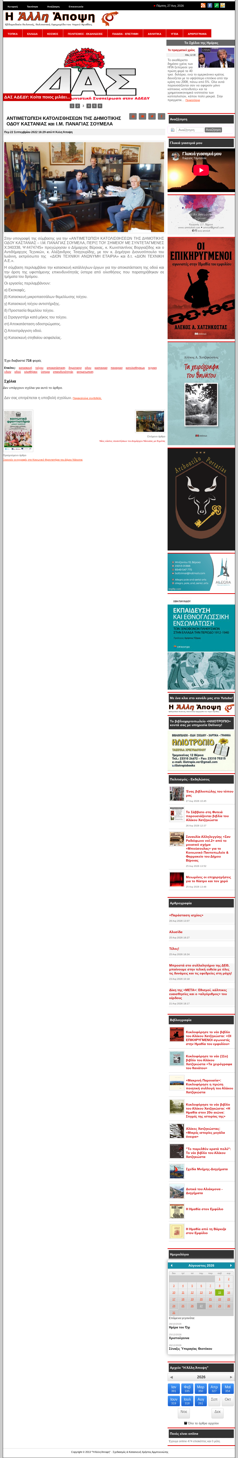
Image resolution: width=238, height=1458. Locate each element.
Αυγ (201, 1401)
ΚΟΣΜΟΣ (52, 34)
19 (192, 1299)
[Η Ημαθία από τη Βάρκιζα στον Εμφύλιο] (177, 1238)
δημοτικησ (75, 368)
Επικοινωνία (76, 6)
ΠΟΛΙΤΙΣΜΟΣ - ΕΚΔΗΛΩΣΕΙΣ (85, 34)
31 (173, 1312)
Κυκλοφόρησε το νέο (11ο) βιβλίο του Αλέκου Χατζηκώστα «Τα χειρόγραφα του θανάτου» (209, 1062)
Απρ (214, 1389)
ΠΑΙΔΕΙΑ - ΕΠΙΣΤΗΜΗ (125, 34)
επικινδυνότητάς (63, 372)
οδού (17, 372)
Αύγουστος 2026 (201, 1265)
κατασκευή (25, 368)
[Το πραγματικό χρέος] (216, 67)
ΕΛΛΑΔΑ (32, 34)
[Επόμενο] (231, 1265)
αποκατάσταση (56, 368)
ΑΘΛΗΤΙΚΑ (154, 34)
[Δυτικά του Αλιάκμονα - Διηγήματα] (177, 1198)
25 (183, 1305)
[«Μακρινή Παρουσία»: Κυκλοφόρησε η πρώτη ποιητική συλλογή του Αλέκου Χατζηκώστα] (177, 1089)
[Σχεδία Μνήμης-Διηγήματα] (177, 1178)
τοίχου (39, 368)
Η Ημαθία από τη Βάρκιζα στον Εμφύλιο (206, 1231)
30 (228, 1305)
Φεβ (187, 1389)
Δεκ (218, 1412)
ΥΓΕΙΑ (174, 34)
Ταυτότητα (32, 6)
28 (210, 1305)
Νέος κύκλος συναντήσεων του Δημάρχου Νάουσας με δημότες (132, 441)
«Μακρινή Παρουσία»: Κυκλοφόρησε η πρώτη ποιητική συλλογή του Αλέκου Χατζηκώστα (209, 1086)
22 (219, 1299)
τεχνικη (152, 368)
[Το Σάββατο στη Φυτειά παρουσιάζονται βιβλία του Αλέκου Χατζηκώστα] (177, 821)
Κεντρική (13, 6)
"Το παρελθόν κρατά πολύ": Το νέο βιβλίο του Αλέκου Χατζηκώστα (208, 1153)
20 (201, 1299)
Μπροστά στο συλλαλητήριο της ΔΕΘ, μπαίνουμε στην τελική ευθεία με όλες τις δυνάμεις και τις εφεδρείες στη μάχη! (200, 969)
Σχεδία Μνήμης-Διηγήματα (207, 1169)
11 (183, 1292)
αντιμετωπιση (85, 372)
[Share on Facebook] (161, 116)
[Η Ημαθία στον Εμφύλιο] (177, 1218)
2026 (201, 1377)
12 (192, 1292)
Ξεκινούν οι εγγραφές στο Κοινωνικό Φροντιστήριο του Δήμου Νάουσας (43, 459)
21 (210, 1299)
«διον (7, 372)
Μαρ (200, 1389)
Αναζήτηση (53, 6)
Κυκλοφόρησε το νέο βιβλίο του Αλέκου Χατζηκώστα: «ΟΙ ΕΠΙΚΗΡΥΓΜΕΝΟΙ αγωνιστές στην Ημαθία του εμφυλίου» (208, 1038)
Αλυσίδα (175, 932)
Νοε (184, 1412)
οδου (88, 368)
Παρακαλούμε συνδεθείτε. (87, 398)
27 (201, 1305)
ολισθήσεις (31, 372)
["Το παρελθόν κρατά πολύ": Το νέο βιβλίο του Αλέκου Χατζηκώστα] (177, 1158)
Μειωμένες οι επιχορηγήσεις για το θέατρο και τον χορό (208, 879)
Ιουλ (187, 1401)
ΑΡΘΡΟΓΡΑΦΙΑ (197, 34)
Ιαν (173, 1389)
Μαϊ (228, 1389)
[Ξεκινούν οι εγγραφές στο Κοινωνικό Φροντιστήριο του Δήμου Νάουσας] (18, 451)
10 (173, 1292)
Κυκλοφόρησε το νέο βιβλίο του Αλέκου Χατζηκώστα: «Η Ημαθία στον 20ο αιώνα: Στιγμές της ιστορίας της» (208, 1110)
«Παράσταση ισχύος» (186, 915)
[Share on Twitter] (152, 116)
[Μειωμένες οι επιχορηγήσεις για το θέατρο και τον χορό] (177, 886)
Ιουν (173, 1401)
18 (183, 1299)
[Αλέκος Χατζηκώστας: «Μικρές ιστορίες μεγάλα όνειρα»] (177, 1137)
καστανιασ (101, 368)
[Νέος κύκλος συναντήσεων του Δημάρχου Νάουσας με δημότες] (150, 432)
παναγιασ (116, 368)
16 (228, 1292)
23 (228, 1299)
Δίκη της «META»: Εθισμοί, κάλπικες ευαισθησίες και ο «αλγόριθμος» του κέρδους (198, 994)
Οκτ (228, 1399)
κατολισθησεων (135, 368)
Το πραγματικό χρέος (181, 50)
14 (210, 1292)
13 (201, 1292)
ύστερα (45, 372)
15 (219, 1292)
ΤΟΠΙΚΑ (13, 34)
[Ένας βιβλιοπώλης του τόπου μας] (177, 800)
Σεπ (214, 1399)
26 (192, 1305)
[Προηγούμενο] (172, 1265)
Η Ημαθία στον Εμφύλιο (204, 1209)
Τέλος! (174, 948)
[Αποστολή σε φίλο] (142, 116)
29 (219, 1305)
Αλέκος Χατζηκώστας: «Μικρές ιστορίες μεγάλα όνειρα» (205, 1132)
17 (173, 1299)
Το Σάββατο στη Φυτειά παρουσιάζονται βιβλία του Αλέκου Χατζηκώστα (207, 816)
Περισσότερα (192, 100)
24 (173, 1305)
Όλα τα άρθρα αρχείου (203, 1423)
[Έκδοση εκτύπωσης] (133, 116)
